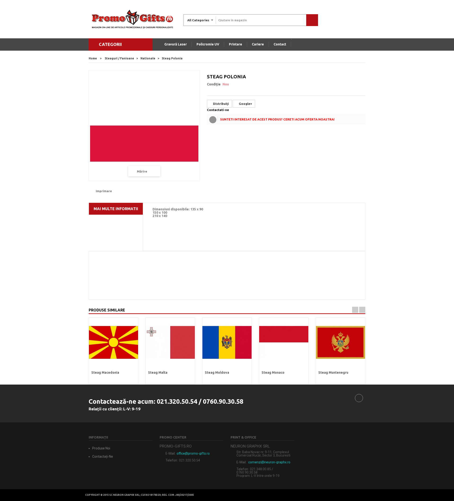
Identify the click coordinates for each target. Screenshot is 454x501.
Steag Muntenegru (333, 372)
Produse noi (101, 448)
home (93, 58)
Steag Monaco (273, 372)
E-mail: (170, 453)
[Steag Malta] (170, 342)
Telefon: (172, 460)
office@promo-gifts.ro (193, 453)
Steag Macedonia (105, 372)
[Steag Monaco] (283, 342)
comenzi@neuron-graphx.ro (269, 462)
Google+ (245, 103)
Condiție (214, 84)
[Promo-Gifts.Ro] (132, 19)
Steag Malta (157, 372)
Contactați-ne (102, 456)
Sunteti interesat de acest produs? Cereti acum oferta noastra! (277, 119)
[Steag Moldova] (227, 342)
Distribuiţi (220, 103)
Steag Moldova (217, 372)
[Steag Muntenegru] (340, 342)
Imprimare (104, 191)
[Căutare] (312, 20)
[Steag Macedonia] (113, 342)
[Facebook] (359, 398)
